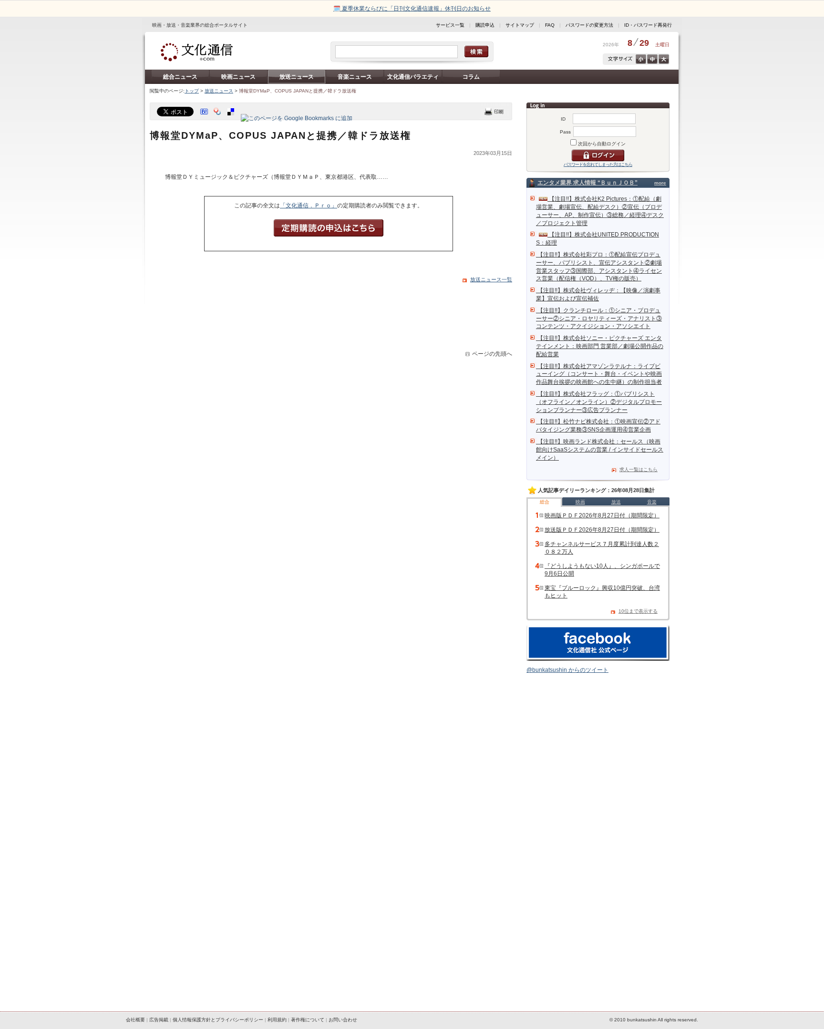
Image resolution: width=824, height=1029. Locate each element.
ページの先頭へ (492, 353)
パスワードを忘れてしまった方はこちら (598, 164)
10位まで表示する (638, 611)
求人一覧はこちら (638, 469)
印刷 (494, 111)
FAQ (550, 25)
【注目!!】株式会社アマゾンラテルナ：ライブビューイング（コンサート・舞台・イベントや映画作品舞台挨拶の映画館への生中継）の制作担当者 (599, 374)
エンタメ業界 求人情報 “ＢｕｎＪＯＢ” (587, 182)
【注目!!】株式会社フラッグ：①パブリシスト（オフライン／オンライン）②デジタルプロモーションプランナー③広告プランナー (599, 402)
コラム (471, 76)
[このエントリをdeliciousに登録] (231, 118)
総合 (544, 501)
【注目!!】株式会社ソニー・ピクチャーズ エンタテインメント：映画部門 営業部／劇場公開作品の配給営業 (599, 346)
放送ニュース (296, 76)
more (660, 182)
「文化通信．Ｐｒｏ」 (308, 205)
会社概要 (135, 1019)
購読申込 (484, 25)
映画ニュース (238, 76)
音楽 (652, 501)
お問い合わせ (343, 1019)
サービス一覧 (450, 25)
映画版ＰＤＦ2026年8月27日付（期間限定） (602, 515)
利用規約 (277, 1019)
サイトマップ (519, 25)
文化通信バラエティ (413, 76)
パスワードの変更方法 (589, 25)
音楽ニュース (355, 76)
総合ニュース (180, 76)
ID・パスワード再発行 (648, 25)
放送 (616, 501)
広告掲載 (158, 1019)
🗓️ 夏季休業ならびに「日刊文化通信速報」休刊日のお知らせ (412, 8)
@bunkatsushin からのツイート (567, 670)
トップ (192, 90)
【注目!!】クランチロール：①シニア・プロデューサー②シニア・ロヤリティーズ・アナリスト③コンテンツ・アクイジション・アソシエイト (599, 318)
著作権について (307, 1019)
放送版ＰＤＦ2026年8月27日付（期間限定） (602, 529)
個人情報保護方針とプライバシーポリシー (218, 1019)
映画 (580, 501)
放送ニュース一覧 (491, 279)
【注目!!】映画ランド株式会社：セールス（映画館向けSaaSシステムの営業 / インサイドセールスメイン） (599, 449)
